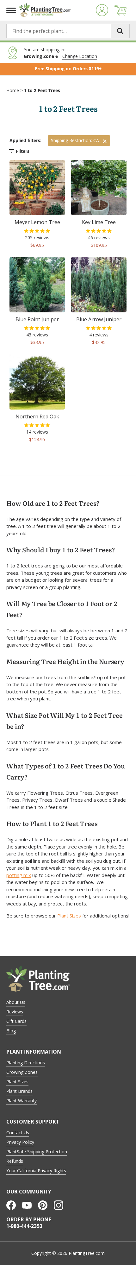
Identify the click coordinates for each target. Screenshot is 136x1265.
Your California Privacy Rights (36, 1171)
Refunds (14, 1161)
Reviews (14, 1012)
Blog (11, 1031)
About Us (15, 1002)
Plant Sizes (69, 915)
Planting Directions (25, 1063)
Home (12, 90)
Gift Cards (16, 1021)
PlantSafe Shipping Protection (36, 1152)
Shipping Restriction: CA (75, 140)
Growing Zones (22, 1072)
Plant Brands (19, 1091)
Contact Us (17, 1133)
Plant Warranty (21, 1101)
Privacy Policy (20, 1142)
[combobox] (68, 31)
